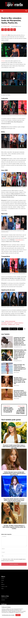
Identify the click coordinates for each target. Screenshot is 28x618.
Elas (2, 582)
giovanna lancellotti (7, 323)
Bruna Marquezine (10, 321)
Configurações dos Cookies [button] (8, 615)
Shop (2, 588)
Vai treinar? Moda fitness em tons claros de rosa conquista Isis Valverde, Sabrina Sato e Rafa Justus (20, 393)
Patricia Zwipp (6, 26)
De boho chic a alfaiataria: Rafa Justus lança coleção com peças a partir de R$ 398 (20, 380)
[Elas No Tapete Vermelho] (14, 4)
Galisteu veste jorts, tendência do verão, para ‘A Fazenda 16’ (8, 410)
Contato (3, 599)
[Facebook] (2, 29)
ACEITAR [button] (18, 615)
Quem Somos (4, 597)
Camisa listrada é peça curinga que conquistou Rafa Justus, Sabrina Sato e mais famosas (14, 473)
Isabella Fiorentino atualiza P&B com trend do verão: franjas (20, 410)
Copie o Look (4, 586)
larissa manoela (18, 323)
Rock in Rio (4, 35)
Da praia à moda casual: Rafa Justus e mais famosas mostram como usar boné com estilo (14, 446)
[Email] (11, 29)
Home (2, 578)
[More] (24, 329)
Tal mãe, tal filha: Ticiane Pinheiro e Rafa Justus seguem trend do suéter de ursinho (14, 527)
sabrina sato (11, 324)
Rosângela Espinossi (18, 346)
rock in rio (4, 324)
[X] (8, 29)
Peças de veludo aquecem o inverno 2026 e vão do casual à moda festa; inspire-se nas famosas (14, 500)
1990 (4, 238)
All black (3, 61)
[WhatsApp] (5, 29)
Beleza (2, 584)
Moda (2, 580)
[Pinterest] (14, 29)
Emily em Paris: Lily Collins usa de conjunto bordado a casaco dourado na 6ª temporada (20, 367)
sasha (17, 324)
